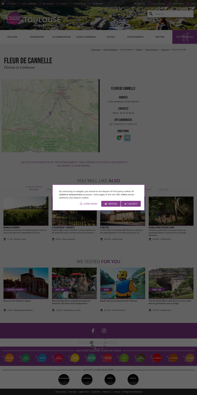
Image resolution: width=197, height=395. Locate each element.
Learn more (90, 203)
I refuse (112, 203)
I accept (132, 203)
